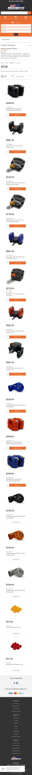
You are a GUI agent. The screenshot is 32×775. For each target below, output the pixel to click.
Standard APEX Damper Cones (14, 664)
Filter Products (6, 39)
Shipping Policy (16, 753)
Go (16, 34)
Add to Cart (17, 114)
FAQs (16, 729)
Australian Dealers (16, 736)
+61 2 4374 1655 (16, 1)
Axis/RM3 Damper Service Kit (12, 769)
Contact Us (16, 722)
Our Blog (16, 720)
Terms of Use (16, 743)
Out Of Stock (16, 522)
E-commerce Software (14, 772)
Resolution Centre (16, 711)
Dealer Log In (16, 706)
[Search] (29, 12)
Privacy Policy (16, 745)
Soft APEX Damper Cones (13, 627)
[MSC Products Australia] (16, 7)
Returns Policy (16, 748)
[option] (16, 53)
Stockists (16, 734)
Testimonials (16, 731)
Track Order (16, 708)
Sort (12, 75)
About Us (16, 717)
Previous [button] (29, 45)
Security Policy (16, 750)
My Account (16, 703)
